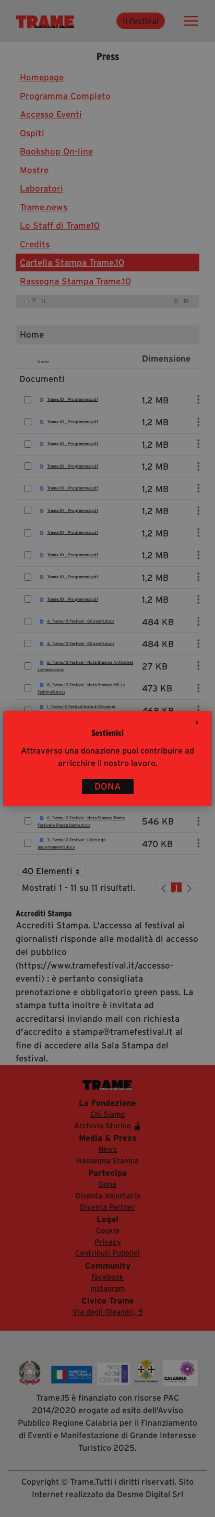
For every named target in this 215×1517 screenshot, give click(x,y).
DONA (107, 786)
